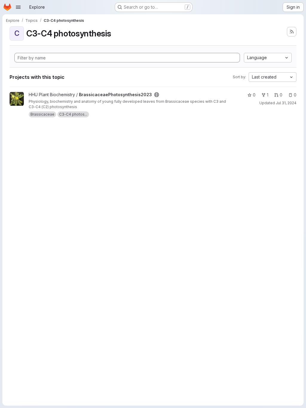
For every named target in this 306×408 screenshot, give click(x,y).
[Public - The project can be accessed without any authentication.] (156, 94)
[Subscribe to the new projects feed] (291, 31)
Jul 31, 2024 (286, 103)
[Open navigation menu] (18, 7)
